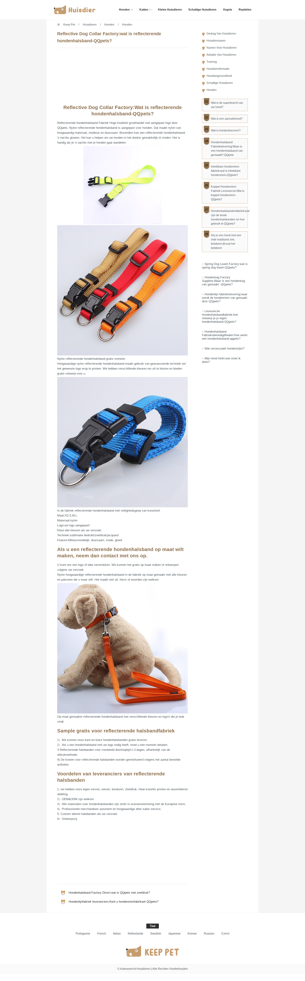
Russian (209, 933)
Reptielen (245, 9)
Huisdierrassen (216, 40)
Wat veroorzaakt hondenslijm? (224, 348)
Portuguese (83, 933)
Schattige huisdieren (202, 9)
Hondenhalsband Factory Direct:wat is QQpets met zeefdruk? (109, 892)
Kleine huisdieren (170, 9)
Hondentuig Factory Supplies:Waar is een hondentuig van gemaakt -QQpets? (223, 281)
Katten (143, 9)
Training (212, 61)
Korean (192, 933)
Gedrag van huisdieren (221, 33)
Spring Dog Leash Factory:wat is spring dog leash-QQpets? (225, 265)
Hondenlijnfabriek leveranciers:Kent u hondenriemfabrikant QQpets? (113, 901)
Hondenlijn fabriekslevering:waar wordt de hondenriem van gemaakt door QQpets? (224, 298)
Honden (124, 9)
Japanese (174, 933)
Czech (225, 933)
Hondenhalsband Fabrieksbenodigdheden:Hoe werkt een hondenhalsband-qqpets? (224, 335)
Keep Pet (69, 24)
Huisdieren (90, 24)
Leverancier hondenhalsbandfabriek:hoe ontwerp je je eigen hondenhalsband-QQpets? (220, 316)
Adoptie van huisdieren (221, 54)
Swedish (155, 933)
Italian (117, 933)
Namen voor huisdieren (222, 47)
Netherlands (135, 933)
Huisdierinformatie (218, 68)
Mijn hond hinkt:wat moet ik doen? (221, 360)
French (101, 933)
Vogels (227, 9)
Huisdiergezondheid (219, 75)
